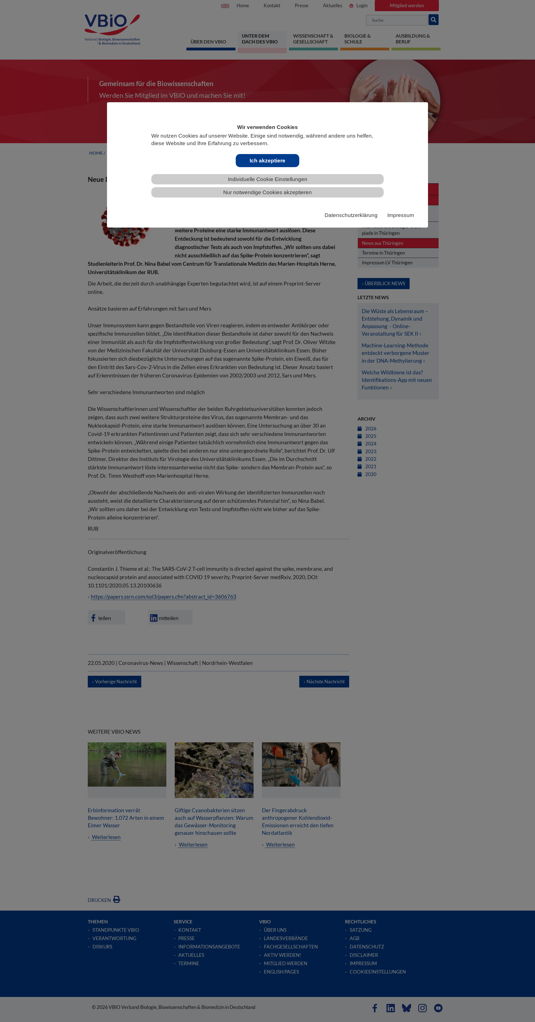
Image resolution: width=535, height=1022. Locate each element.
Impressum (400, 215)
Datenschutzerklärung (351, 215)
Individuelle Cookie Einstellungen (267, 179)
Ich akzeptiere (267, 161)
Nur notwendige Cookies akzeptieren (267, 192)
